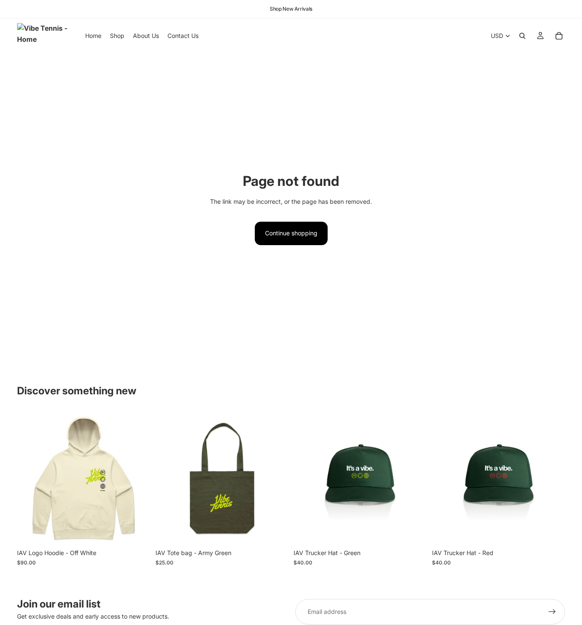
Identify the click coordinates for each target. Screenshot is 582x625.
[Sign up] (552, 612)
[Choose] (137, 532)
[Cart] (559, 35)
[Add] (275, 532)
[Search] (522, 35)
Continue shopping (291, 233)
